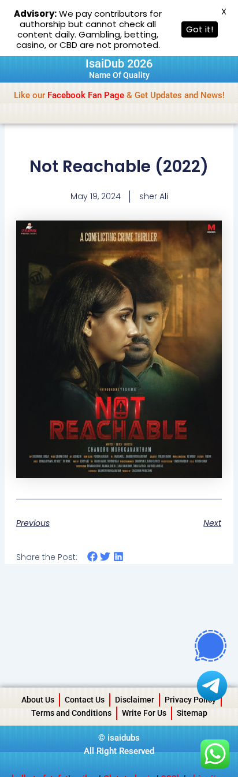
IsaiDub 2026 (119, 63)
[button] (92, 556)
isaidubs (123, 738)
